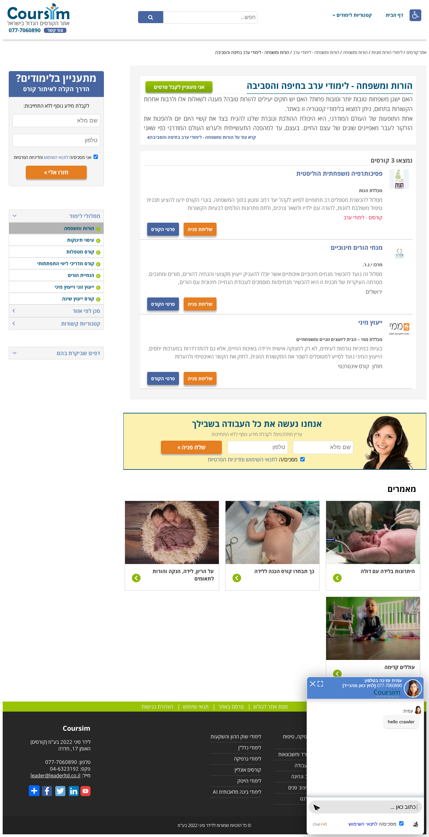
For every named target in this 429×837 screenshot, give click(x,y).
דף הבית (394, 15)
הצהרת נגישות (157, 706)
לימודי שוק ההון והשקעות (235, 736)
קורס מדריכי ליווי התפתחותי (65, 263)
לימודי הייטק (249, 780)
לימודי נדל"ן (249, 747)
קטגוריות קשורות (80, 323)
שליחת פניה (200, 229)
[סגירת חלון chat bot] (312, 683)
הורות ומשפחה (355, 52)
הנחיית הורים (81, 275)
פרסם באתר (231, 706)
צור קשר (55, 30)
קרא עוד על (203, 137)
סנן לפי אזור (86, 311)
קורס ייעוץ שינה (78, 298)
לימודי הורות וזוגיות (387, 52)
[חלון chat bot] (365, 755)
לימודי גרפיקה (247, 758)
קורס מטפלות (80, 251)
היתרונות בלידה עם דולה (388, 571)
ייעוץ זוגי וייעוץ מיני (74, 287)
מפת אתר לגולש (270, 706)
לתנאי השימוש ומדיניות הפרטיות (243, 459)
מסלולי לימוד (84, 216)
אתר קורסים (416, 52)
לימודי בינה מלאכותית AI (237, 791)
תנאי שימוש (195, 706)
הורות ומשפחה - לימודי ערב (316, 52)
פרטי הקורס (163, 229)
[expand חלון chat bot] (320, 683)
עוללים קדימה (399, 667)
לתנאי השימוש (55, 157)
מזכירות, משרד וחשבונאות (304, 754)
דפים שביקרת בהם (78, 353)
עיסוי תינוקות (80, 240)
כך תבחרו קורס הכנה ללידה (284, 571)
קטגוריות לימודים (354, 15)
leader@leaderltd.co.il (55, 775)
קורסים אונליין (248, 769)
